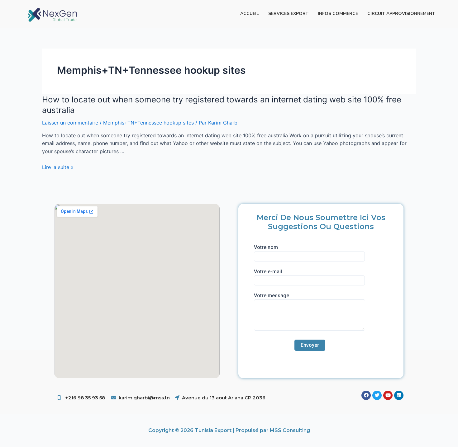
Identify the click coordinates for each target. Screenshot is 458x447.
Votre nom (266, 247)
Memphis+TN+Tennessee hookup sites (148, 123)
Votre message (271, 296)
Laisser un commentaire (70, 123)
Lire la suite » (58, 167)
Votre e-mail (268, 272)
